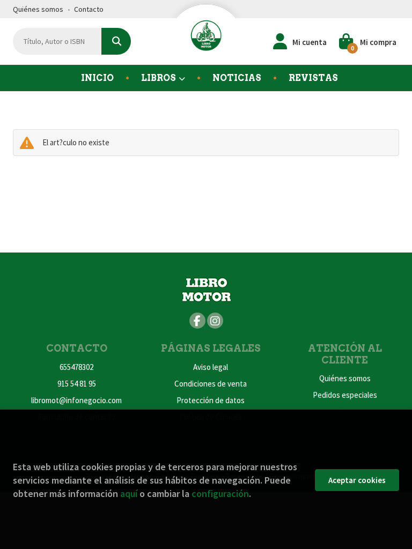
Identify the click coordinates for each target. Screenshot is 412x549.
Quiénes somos (38, 9)
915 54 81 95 (76, 384)
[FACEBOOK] (197, 321)
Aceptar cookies (357, 480)
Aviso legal (210, 367)
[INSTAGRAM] (215, 321)
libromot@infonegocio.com (76, 400)
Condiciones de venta (210, 384)
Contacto (89, 9)
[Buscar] (116, 41)
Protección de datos (210, 400)
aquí (128, 493)
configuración (220, 493)
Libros (159, 78)
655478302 (76, 367)
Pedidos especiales (345, 395)
